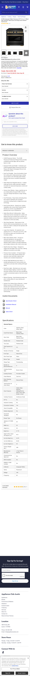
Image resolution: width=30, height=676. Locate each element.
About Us (4, 611)
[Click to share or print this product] (25, 27)
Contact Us (4, 613)
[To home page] (10, 7)
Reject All (8, 673)
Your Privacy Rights (15, 668)
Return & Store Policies (7, 615)
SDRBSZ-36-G (8, 77)
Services (4, 609)
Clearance (4, 603)
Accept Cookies (22, 673)
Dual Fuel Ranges (22, 16)
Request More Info (15, 107)
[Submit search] (26, 12)
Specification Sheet (11, 301)
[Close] (28, 658)
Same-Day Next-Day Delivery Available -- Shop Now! (15, 2)
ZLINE (8, 76)
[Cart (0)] (27, 7)
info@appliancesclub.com (11, 631)
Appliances (3, 16)
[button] (2, 7)
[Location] (19, 7)
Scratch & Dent (5, 605)
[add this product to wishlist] (25, 31)
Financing (4, 607)
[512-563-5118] (23, 7)
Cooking (9, 16)
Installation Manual (11, 304)
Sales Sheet (9, 311)
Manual (8, 308)
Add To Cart (15, 103)
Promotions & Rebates (7, 601)
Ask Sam (15, 126)
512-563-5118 (9, 630)
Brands (3, 599)
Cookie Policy (15, 665)
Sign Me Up (15, 581)
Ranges (14, 16)
